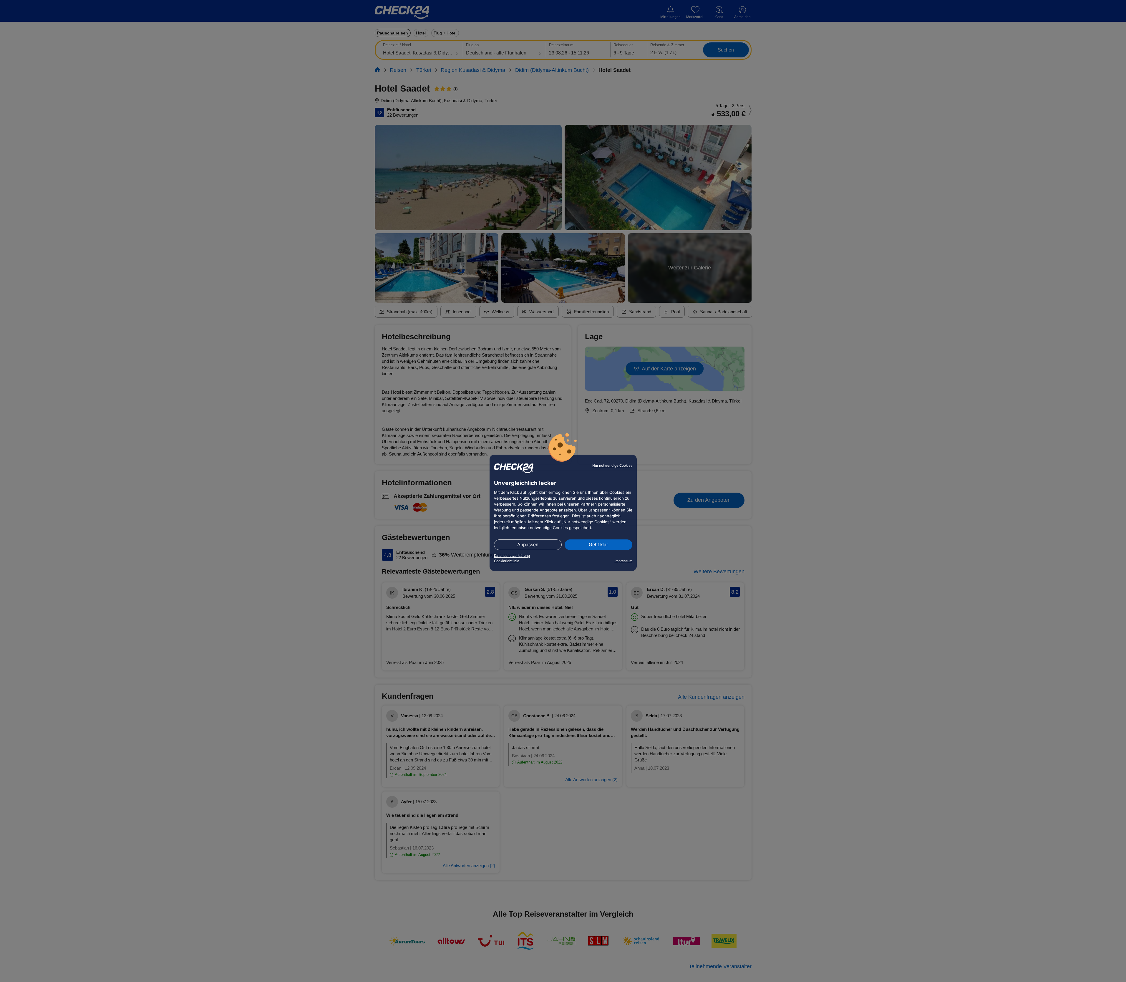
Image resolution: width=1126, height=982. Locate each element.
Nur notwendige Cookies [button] (612, 465)
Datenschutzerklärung (512, 556)
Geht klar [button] (598, 544)
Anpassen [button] (527, 544)
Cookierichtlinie (506, 561)
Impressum (623, 561)
